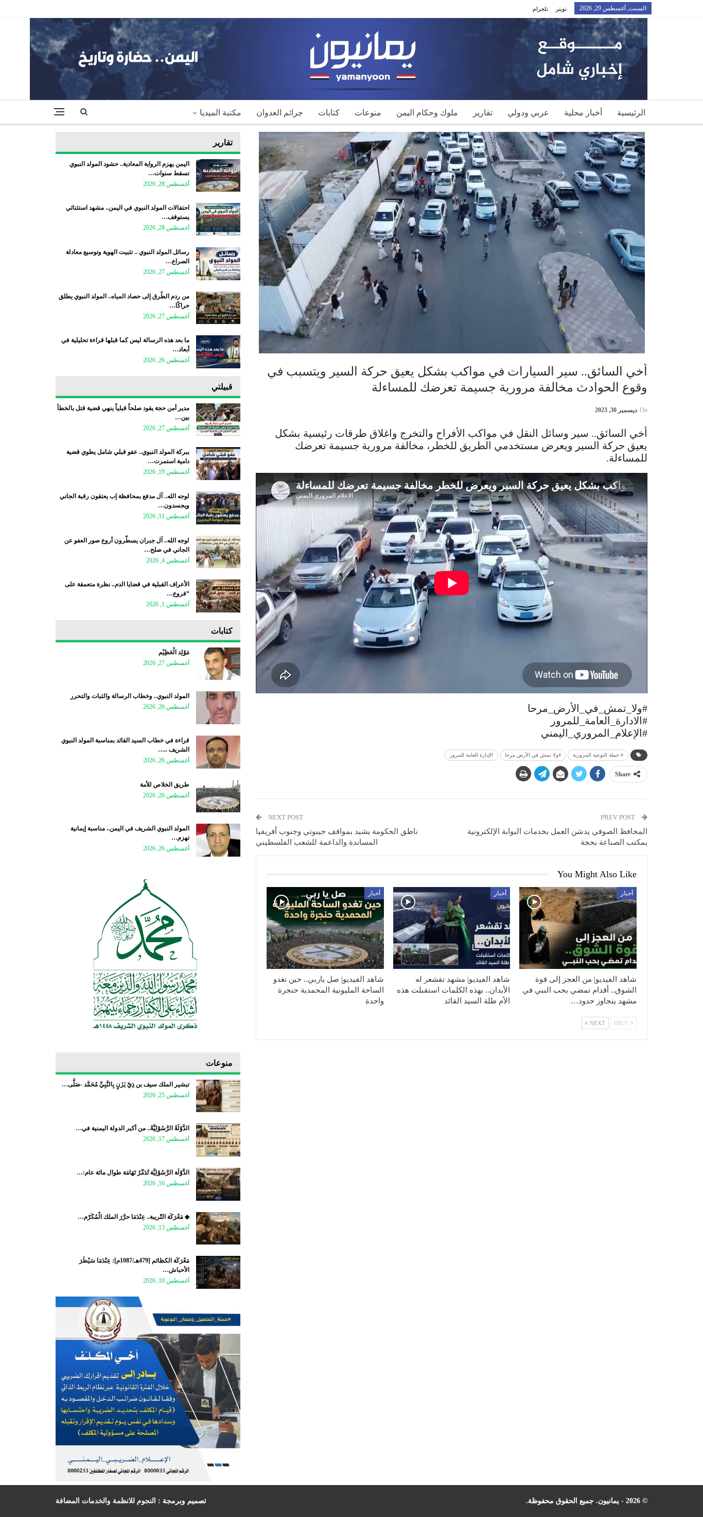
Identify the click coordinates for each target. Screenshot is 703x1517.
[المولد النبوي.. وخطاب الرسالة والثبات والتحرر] (218, 707)
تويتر (561, 9)
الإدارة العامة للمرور (471, 755)
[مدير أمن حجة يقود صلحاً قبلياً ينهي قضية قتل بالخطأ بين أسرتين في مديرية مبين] (218, 419)
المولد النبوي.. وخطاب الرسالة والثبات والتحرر (130, 696)
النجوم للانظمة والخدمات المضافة (106, 1501)
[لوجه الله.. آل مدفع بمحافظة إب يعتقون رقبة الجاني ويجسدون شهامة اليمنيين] (218, 507)
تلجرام (540, 9)
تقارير (483, 112)
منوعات (368, 112)
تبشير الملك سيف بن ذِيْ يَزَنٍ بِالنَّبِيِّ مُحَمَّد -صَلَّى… (125, 1084)
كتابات (329, 112)
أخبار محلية (583, 112)
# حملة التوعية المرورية (598, 755)
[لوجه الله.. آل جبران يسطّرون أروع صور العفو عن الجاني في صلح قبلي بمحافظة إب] (218, 552)
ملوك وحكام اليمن (427, 112)
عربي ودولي (528, 112)
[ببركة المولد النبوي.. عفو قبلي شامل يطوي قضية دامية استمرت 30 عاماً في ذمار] (218, 463)
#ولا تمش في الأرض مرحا (533, 755)
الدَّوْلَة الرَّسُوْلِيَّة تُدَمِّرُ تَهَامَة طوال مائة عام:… (133, 1172)
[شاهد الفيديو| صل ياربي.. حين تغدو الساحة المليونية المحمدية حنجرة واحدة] (325, 928)
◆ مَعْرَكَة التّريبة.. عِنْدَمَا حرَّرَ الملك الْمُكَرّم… (133, 1216)
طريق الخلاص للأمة (164, 784)
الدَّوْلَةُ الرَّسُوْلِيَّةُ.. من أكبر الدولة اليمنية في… (132, 1128)
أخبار (627, 893)
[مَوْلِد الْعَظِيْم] (218, 663)
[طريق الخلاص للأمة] (218, 796)
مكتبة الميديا (220, 112)
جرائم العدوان (279, 112)
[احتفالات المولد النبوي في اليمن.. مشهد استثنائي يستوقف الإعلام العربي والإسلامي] (218, 219)
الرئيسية (631, 112)
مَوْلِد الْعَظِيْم (174, 652)
